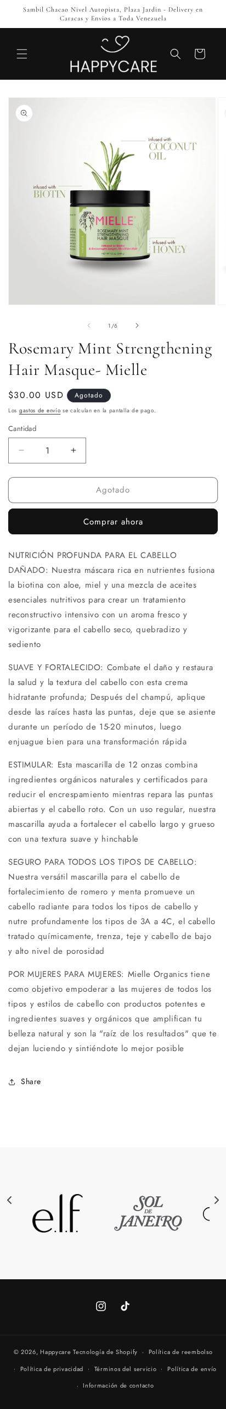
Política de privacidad (51, 1368)
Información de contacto (118, 1385)
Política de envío (192, 1368)
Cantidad (22, 428)
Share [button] (31, 1081)
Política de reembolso (181, 1351)
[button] (22, 54)
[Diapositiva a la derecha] (137, 325)
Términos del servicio (125, 1368)
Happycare (55, 1351)
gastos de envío (40, 410)
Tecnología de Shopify (105, 1351)
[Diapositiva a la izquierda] (89, 325)
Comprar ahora (113, 522)
